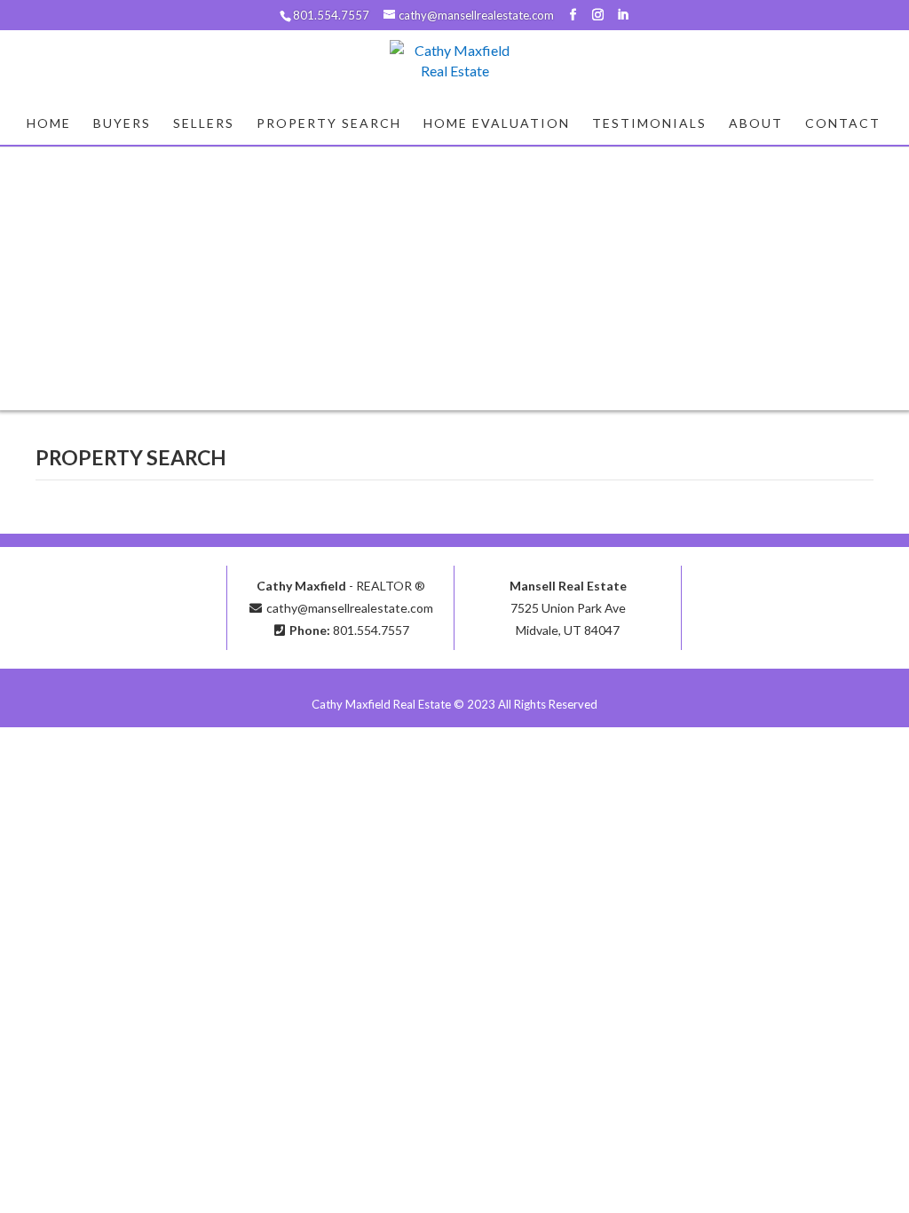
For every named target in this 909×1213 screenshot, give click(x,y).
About (756, 124)
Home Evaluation (496, 124)
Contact (843, 124)
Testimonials (649, 124)
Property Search (329, 124)
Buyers (122, 124)
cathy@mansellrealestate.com (349, 607)
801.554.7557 (371, 630)
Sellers (203, 124)
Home (49, 124)
